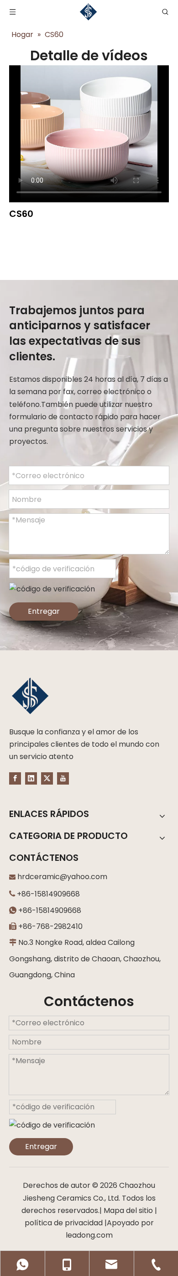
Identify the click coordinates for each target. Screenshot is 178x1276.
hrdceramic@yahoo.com (62, 876)
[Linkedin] (31, 778)
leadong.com (89, 1235)
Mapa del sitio (128, 1210)
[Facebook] (15, 778)
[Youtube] (63, 778)
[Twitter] (47, 778)
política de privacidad (64, 1223)
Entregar (44, 611)
